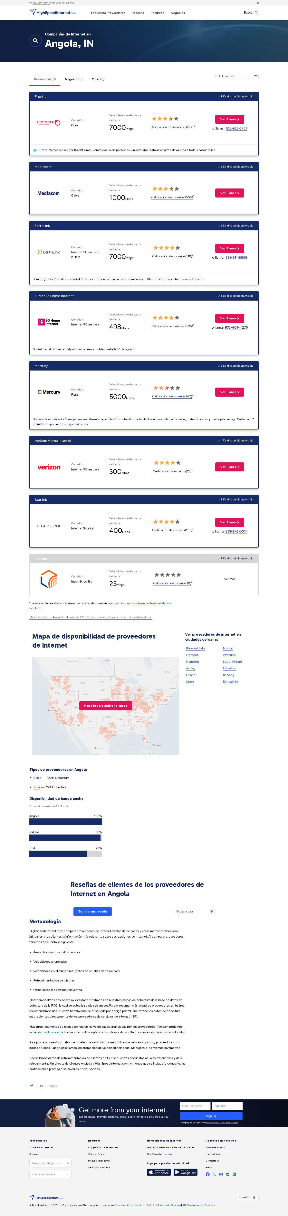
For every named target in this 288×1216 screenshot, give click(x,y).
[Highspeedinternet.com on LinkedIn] (234, 1175)
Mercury (41, 366)
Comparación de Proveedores (103, 1147)
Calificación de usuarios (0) (172, 583)
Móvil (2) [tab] (98, 79)
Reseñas (138, 13)
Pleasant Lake (195, 648)
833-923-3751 (236, 128)
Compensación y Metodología (130, 1205)
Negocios (178, 13)
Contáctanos (212, 1160)
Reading (228, 675)
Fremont (192, 655)
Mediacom (43, 167)
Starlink (41, 499)
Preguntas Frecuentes (99, 1160)
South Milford (232, 661)
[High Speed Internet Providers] (52, 12)
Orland (190, 675)
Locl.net (41, 558)
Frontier (41, 96)
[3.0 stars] (165, 118)
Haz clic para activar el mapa (105, 706)
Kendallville (230, 681)
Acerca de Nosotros (215, 1147)
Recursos (157, 13)
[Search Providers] (67, 1163)
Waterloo (229, 655)
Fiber (36, 787)
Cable (37, 778)
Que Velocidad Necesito (159, 1154)
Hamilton (192, 661)
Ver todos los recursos (99, 1167)
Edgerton (229, 668)
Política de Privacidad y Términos (164, 1205)
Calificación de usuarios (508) (172, 197)
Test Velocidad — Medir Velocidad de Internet (170, 1147)
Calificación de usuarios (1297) (172, 127)
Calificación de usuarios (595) (172, 326)
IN (41, 1086)
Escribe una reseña (92, 911)
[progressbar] (65, 821)
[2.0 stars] (159, 118)
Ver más (229, 579)
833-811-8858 (236, 257)
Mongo (228, 648)
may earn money (41, 2)
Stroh (190, 681)
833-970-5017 (236, 531)
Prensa (209, 1167)
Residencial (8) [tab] (45, 79)
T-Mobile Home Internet (54, 296)
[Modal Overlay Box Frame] (144, 1113)
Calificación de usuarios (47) (172, 396)
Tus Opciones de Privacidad (201, 1205)
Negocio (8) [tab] (73, 79)
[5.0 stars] (176, 118)
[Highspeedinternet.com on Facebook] (208, 1175)
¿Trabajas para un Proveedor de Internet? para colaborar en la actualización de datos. (90, 617)
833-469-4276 (236, 327)
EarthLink (42, 226)
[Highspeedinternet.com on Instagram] (221, 1175)
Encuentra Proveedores (108, 13)
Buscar (249, 12)
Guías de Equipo (96, 1154)
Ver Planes (225, 119)
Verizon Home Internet (53, 441)
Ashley (190, 668)
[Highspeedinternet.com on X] (214, 1175)
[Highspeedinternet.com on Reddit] (228, 1175)
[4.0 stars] (170, 118)
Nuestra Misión (213, 1154)
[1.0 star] (154, 118)
